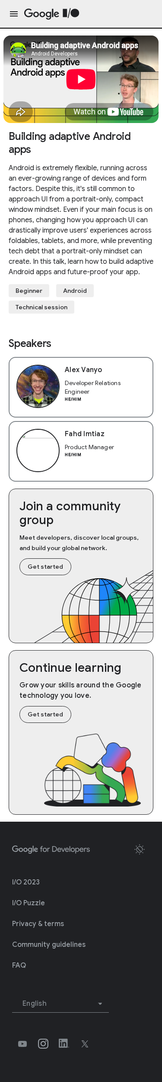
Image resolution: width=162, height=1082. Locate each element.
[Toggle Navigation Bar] (12, 13)
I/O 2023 (26, 882)
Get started (45, 566)
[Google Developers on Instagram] (43, 1043)
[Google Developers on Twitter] (84, 1043)
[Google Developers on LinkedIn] (64, 1043)
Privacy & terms (38, 924)
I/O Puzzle (28, 903)
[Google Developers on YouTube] (22, 1043)
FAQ (19, 965)
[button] (139, 849)
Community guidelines (49, 944)
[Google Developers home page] (51, 850)
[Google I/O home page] (51, 14)
